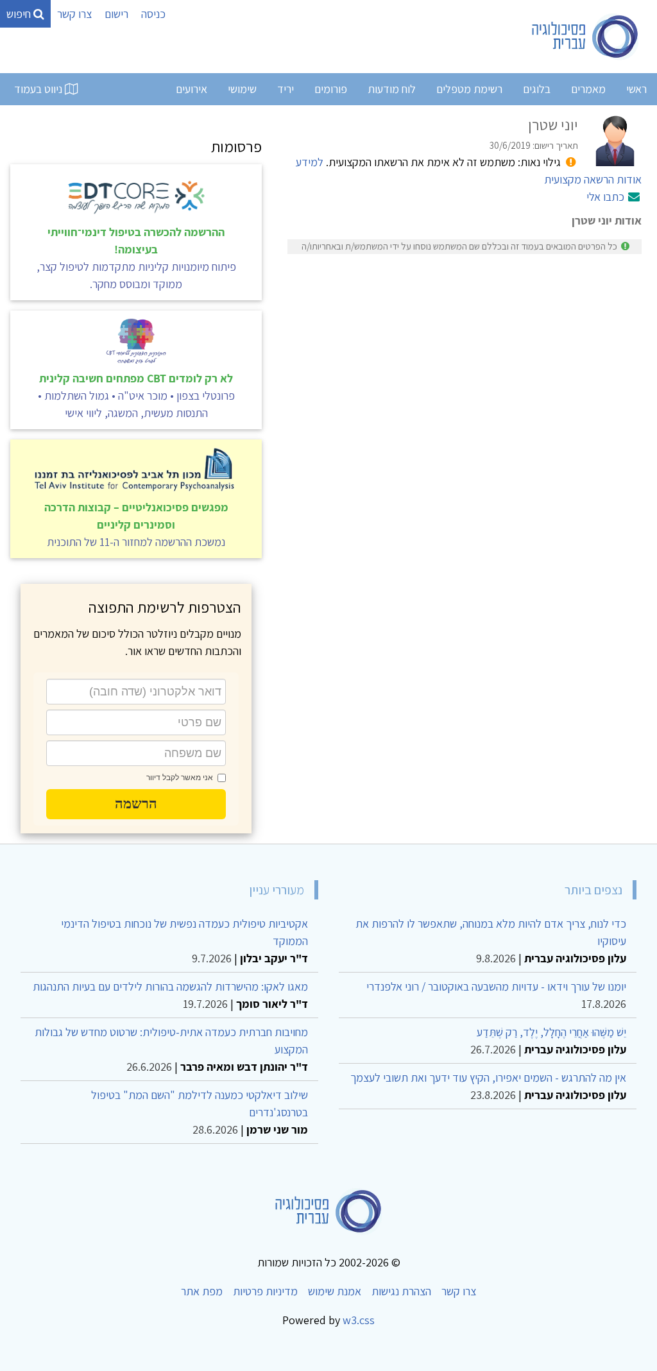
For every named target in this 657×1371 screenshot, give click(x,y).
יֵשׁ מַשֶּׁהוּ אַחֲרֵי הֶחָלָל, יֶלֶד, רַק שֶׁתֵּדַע (551, 1032)
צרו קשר (74, 13)
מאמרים (588, 88)
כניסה (153, 13)
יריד (285, 88)
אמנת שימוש (334, 1291)
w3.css (359, 1320)
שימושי (242, 88)
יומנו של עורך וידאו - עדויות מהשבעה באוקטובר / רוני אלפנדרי (496, 986)
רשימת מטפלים (469, 88)
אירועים (191, 88)
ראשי (636, 88)
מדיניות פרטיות (265, 1291)
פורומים (330, 88)
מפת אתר (202, 1291)
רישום (116, 13)
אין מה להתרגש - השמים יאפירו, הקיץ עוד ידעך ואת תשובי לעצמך (488, 1077)
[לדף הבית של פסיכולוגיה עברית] (585, 36)
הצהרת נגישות (401, 1291)
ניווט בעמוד (39, 88)
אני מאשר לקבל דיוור (179, 777)
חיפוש (19, 13)
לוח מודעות (392, 88)
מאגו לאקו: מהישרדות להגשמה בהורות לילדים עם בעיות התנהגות (170, 986)
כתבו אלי (605, 196)
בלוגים (536, 88)
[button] (136, 804)
